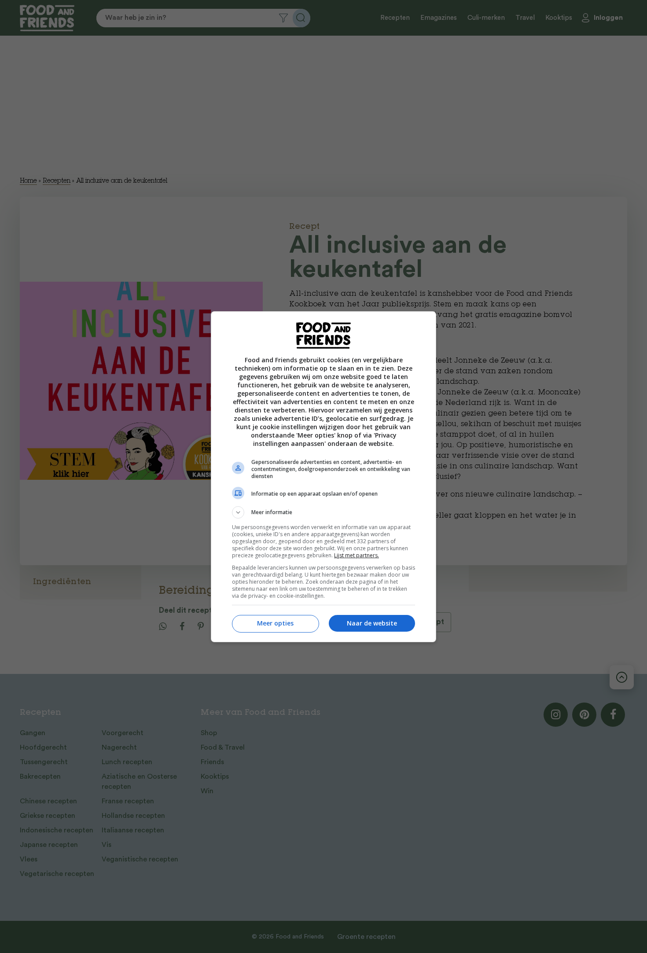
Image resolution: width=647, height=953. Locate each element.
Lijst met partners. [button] (356, 555)
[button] (323, 512)
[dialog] (323, 476)
